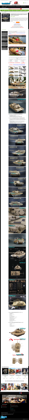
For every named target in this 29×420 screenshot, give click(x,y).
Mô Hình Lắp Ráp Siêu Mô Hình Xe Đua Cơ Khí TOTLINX (12, 375)
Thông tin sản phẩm (4, 29)
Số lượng (12, 21)
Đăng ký (27, 0)
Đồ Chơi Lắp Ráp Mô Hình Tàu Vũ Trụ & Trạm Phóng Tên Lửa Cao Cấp (25, 375)
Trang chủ (2, 11)
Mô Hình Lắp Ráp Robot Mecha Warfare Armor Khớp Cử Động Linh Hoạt (5, 375)
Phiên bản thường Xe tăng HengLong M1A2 (17, 64)
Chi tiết (6, 378)
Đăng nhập (25, 0)
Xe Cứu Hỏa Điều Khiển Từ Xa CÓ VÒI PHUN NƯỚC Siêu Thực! (19, 375)
